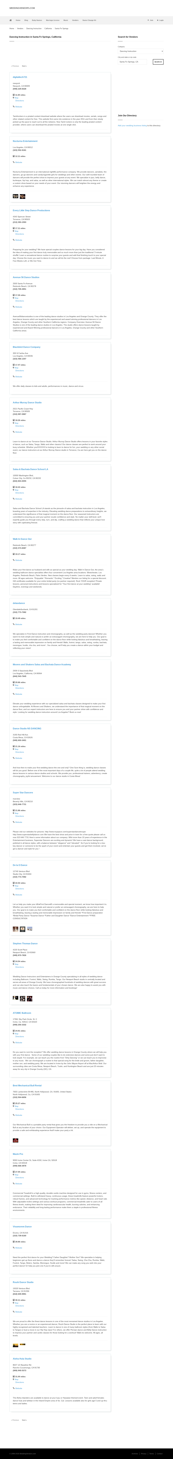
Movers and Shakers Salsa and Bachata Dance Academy (42, 664)
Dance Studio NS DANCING (27, 728)
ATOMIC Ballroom (22, 1013)
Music (66, 20)
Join (151, 20)
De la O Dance (20, 865)
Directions (19, 101)
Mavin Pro (18, 1154)
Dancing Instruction (33, 28)
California (48, 28)
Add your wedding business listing (132, 125)
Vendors (75, 20)
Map (16, 98)
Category (121, 47)
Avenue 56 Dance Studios (26, 277)
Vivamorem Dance (22, 1226)
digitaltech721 (20, 77)
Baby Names (37, 20)
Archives (135, 1454)
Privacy (143, 1454)
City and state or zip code (127, 57)
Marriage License (52, 20)
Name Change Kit (89, 20)
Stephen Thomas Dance (25, 943)
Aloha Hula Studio (22, 1359)
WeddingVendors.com (22, 8)
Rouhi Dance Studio (23, 1282)
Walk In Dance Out (22, 539)
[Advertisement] (60, 51)
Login (161, 20)
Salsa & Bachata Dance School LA (30, 469)
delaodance (19, 603)
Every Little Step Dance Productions (31, 210)
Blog (26, 20)
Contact (159, 1454)
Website (18, 107)
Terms (151, 1454)
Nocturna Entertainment (25, 141)
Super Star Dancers (23, 792)
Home (18, 20)
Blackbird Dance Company (26, 347)
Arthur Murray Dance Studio (27, 402)
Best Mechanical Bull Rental (27, 1085)
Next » (24, 66)
